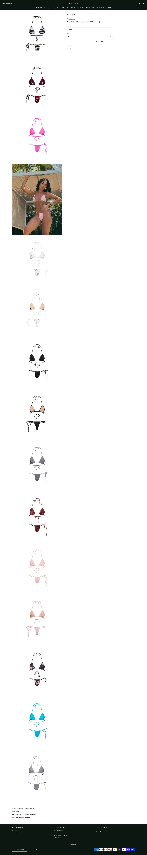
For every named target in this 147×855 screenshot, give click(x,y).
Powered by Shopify (42, 849)
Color (68, 26)
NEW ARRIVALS (40, 7)
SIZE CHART (15, 830)
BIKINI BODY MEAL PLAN (104, 7)
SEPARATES (56, 7)
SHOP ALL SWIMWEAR (77, 7)
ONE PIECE (65, 7)
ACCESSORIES (90, 7)
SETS (48, 7)
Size (68, 33)
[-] (67, 48)
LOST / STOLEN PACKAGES (61, 835)
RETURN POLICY (58, 830)
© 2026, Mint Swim (31, 849)
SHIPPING (57, 833)
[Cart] (144, 4)
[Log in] (140, 4)
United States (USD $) (7, 3)
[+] (73, 48)
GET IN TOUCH (16, 833)
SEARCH (56, 837)
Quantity (69, 46)
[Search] (136, 4)
